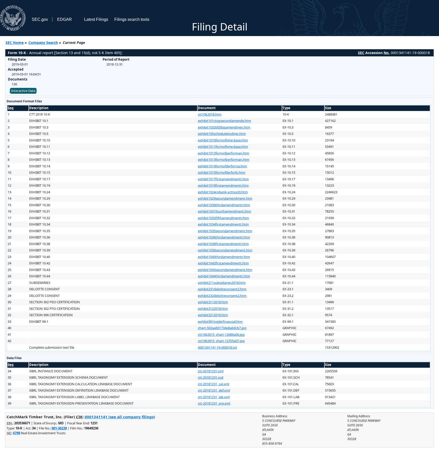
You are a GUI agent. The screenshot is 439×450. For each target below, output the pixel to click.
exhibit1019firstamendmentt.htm (223, 185)
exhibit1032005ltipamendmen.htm (224, 127)
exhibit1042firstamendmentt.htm (223, 263)
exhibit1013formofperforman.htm (223, 159)
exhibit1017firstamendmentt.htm (223, 179)
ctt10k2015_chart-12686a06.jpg (221, 334)
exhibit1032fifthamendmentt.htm (223, 218)
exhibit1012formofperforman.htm (223, 153)
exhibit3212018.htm (213, 315)
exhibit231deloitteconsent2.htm (222, 289)
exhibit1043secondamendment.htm (225, 269)
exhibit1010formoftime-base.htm (223, 140)
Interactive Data (23, 90)
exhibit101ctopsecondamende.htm (224, 120)
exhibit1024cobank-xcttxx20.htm (223, 192)
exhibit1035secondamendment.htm (225, 231)
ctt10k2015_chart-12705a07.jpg (221, 341)
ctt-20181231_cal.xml (213, 384)
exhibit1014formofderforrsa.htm (222, 166)
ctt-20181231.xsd (210, 377)
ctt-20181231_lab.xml (214, 397)
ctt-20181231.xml (211, 371)
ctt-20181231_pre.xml (214, 403)
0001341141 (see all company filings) (120, 416)
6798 (16, 433)
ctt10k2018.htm (210, 114)
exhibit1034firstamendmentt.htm (223, 224)
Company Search (43, 42)
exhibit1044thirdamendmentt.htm (224, 276)
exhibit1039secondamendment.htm (225, 250)
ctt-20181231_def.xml (214, 390)
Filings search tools (131, 19)
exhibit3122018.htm (213, 308)
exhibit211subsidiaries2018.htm (222, 282)
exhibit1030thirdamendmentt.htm (224, 205)
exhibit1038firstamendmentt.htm (223, 244)
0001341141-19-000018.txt (217, 347)
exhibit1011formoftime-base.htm (223, 146)
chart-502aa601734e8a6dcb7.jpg (222, 328)
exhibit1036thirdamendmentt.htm (224, 237)
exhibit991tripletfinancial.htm (220, 321)
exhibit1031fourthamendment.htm (224, 211)
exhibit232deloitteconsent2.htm (222, 295)
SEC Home (15, 42)
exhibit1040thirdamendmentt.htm (224, 256)
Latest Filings (96, 19)
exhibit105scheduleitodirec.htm (222, 133)
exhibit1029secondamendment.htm (225, 198)
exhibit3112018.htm (213, 302)
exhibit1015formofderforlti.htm (221, 172)
